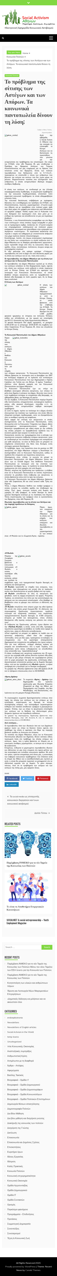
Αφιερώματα (13, 1070)
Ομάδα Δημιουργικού (17, 1190)
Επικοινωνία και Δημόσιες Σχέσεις (23, 1142)
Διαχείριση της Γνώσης (18, 1128)
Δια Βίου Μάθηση (15, 1113)
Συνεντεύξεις (13, 1228)
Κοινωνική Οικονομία (17, 1180)
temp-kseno (13, 1036)
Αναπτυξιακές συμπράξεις (19, 1051)
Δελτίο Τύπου (40, 813)
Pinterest (43, 778)
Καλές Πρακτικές (15, 1166)
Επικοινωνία (13, 1137)
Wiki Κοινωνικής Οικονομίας (20, 1046)
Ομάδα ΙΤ (11, 1195)
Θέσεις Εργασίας (15, 1156)
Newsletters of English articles (21, 1027)
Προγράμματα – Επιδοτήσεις (20, 1214)
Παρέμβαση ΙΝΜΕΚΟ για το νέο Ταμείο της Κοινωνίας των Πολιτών (27, 864)
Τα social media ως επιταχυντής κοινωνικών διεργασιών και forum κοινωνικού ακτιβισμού (23, 800)
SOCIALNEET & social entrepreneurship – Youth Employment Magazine (28, 921)
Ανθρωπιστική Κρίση (17, 1056)
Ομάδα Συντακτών (15, 1199)
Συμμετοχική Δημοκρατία (18, 1223)
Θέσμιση (11, 1161)
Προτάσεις (12, 1219)
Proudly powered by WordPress (20, 1266)
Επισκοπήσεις (14, 1147)
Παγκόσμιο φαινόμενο (17, 1209)
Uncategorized (14, 1041)
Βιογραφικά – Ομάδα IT (18, 1080)
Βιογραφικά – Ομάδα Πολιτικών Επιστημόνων (28, 1099)
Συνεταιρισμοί (13, 1233)
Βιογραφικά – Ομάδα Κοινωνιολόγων (24, 1094)
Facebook (13, 778)
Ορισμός (11, 1204)
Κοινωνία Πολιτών (12, 75)
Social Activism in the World (20, 1032)
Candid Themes (32, 1270)
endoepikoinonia (15, 1017)
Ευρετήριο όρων (15, 1152)
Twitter (28, 778)
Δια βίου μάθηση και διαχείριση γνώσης (25, 1118)
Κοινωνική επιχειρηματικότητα (21, 1176)
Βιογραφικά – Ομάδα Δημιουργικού (23, 1084)
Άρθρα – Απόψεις (15, 1065)
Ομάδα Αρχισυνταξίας (17, 1185)
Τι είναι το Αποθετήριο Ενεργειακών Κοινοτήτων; (25, 908)
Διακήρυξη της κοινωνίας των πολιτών (25, 1123)
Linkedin (12, 784)
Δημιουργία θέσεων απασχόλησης (23, 1104)
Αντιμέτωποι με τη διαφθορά (20, 1060)
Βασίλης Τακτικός (15, 1075)
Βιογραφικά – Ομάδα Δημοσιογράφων (25, 1089)
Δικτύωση (12, 1132)
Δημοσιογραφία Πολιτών (18, 1108)
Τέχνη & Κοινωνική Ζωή (18, 1238)
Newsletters (13, 1022)
